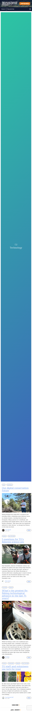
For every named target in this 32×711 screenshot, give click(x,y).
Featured (11, 587)
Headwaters (9, 484)
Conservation (11, 663)
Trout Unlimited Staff (9, 697)
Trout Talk (5, 587)
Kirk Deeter (7, 657)
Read (29, 530)
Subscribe (15, 705)
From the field (11, 536)
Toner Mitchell (8, 529)
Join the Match (25, 3)
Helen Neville (8, 581)
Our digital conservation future (15, 489)
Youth (4, 484)
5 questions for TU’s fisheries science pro (13, 540)
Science (4, 536)
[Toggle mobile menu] (24, 9)
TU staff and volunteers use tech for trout (15, 667)
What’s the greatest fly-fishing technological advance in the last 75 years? (15, 594)
